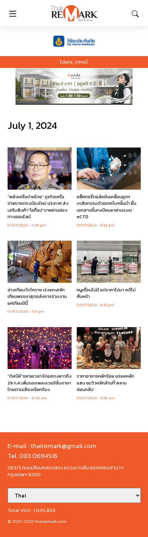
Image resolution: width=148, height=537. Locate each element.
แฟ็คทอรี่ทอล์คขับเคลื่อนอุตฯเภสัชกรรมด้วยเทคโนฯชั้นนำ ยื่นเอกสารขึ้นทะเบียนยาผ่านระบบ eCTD (106, 206)
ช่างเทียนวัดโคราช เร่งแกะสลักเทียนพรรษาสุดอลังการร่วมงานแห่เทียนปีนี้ (37, 296)
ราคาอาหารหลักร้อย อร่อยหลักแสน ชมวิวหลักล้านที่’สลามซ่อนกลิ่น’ (105, 383)
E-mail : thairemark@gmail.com (52, 446)
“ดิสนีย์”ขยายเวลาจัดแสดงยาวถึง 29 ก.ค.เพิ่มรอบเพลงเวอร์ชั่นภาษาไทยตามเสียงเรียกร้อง (40, 383)
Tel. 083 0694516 (32, 456)
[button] (74, 86)
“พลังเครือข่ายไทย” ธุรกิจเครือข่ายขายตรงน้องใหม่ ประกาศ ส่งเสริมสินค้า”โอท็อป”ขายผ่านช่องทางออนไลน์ (38, 206)
